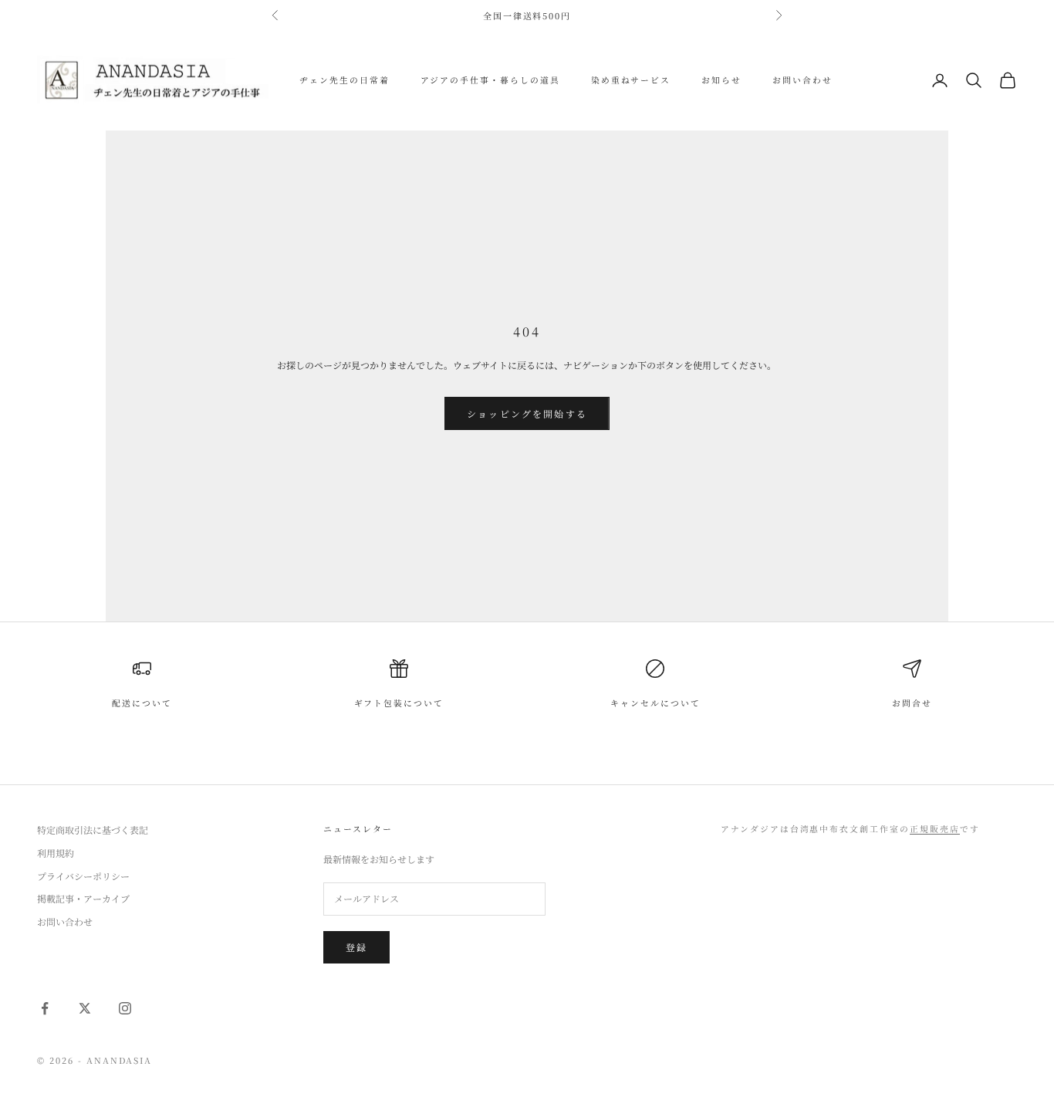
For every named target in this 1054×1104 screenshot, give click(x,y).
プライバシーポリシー (83, 875)
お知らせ (721, 80)
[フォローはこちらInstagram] (125, 1008)
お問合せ (912, 703)
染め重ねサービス (631, 80)
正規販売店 (935, 829)
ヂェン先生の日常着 (344, 80)
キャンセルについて (655, 703)
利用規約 (55, 852)
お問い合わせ (802, 80)
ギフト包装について (399, 703)
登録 (356, 946)
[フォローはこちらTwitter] (85, 1008)
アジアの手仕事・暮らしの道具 (490, 80)
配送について (142, 703)
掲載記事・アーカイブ (83, 898)
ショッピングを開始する (527, 413)
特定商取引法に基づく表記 (92, 829)
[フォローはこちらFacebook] (44, 1008)
